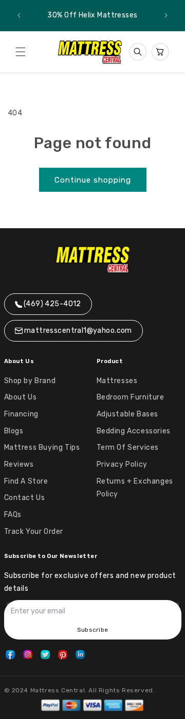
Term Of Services (128, 447)
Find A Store (26, 481)
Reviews (19, 464)
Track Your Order (34, 531)
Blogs (14, 431)
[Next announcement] (166, 15)
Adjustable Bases (128, 414)
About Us (20, 397)
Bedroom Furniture (130, 397)
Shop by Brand (30, 380)
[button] (20, 52)
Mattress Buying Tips (42, 447)
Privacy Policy (122, 464)
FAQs (13, 514)
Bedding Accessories (134, 431)
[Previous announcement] (19, 15)
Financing (21, 414)
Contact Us (24, 497)
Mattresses (117, 380)
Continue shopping (92, 180)
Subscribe (92, 629)
